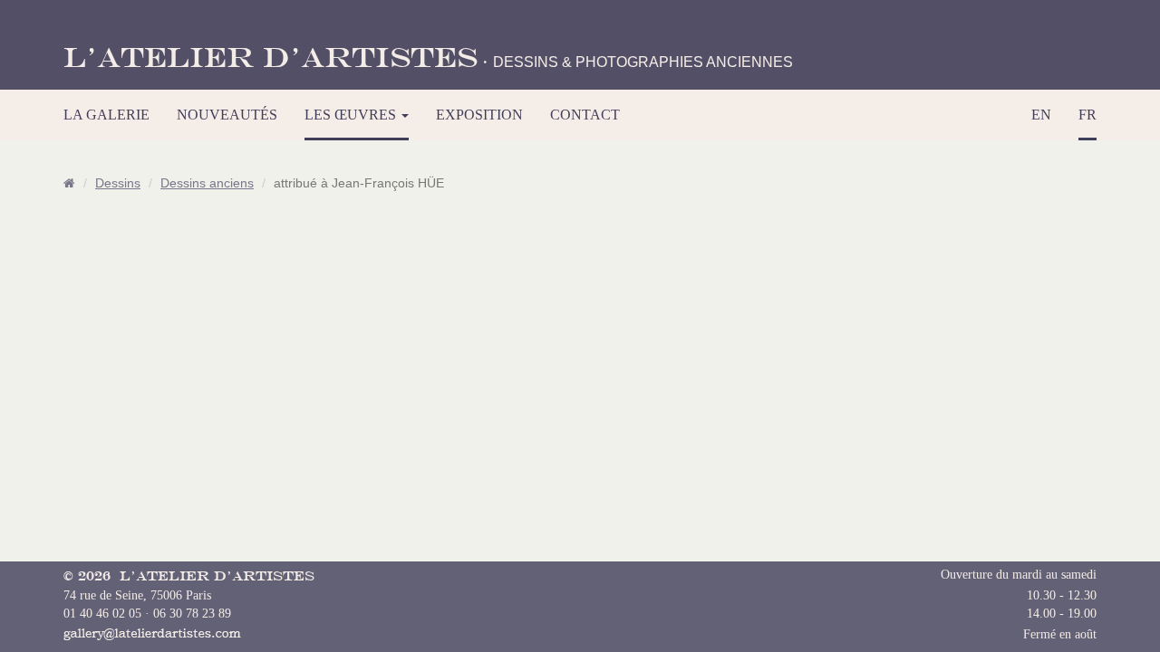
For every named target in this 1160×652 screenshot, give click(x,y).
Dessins (117, 183)
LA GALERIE (106, 114)
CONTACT (585, 114)
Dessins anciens (207, 183)
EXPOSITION (479, 114)
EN (1041, 114)
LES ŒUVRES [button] (352, 114)
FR (1087, 114)
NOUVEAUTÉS (227, 114)
